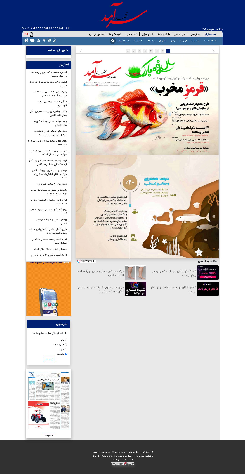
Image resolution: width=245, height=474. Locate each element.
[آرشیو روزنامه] (32, 40)
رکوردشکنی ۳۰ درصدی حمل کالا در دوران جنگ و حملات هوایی (50, 93)
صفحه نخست (210, 40)
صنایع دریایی (96, 34)
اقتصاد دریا (131, 34)
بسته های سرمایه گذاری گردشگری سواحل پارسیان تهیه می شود (50, 133)
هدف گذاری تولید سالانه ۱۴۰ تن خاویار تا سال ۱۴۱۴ (47, 143)
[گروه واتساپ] (53, 40)
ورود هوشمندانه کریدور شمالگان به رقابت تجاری (50, 123)
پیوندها (151, 40)
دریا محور (180, 34)
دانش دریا (194, 34)
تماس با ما (139, 40)
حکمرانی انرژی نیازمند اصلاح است (50, 249)
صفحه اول (210, 34)
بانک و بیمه (163, 34)
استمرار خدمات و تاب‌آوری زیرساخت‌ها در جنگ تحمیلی (48, 74)
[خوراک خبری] (37, 40)
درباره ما (183, 40)
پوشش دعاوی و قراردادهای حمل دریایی (51, 221)
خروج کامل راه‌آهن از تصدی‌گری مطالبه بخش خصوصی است (48, 231)
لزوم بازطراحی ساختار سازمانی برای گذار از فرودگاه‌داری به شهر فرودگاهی (48, 162)
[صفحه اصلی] (25, 40)
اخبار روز (162, 40)
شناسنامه (195, 40)
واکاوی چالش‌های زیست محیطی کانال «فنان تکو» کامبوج (48, 113)
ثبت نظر (49, 359)
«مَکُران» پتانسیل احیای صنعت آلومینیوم (52, 103)
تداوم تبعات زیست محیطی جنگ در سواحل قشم (49, 241)
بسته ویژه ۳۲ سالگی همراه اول (52, 184)
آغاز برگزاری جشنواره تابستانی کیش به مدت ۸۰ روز (48, 202)
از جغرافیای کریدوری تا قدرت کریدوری (48, 255)
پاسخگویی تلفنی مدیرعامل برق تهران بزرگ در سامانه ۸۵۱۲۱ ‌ (49, 192)
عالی (62, 340)
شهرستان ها (114, 34)
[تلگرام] (43, 40)
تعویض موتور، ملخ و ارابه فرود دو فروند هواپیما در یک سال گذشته (48, 153)
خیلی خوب (59, 344)
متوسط (60, 354)
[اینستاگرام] (48, 40)
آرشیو (173, 40)
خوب (61, 349)
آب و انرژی (147, 34)
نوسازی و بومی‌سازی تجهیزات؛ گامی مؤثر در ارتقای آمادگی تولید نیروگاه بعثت (49, 174)
